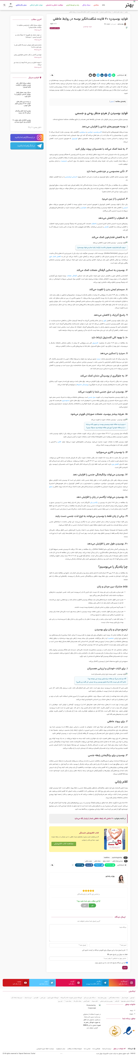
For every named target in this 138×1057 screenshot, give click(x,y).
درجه (131, 1010)
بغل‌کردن (83, 207)
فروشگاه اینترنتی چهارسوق (127, 1001)
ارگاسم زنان (93, 502)
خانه (103, 5)
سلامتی (96, 5)
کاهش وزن (115, 464)
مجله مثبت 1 (68, 1001)
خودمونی (132, 998)
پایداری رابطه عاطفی (117, 861)
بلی (92, 905)
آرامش (106, 227)
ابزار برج (60, 1001)
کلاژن (59, 442)
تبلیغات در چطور (118, 1049)
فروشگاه (130, 1049)
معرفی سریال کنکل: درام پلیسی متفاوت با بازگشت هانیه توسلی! (29, 26)
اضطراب (93, 223)
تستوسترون (65, 400)
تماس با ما (87, 1049)
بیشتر (11, 6)
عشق (51, 486)
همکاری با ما (96, 1049)
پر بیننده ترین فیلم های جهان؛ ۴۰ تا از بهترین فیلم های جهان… (23, 104)
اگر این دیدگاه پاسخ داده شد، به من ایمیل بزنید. (110, 963)
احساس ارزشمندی (71, 177)
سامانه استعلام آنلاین (114, 998)
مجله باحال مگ (77, 1001)
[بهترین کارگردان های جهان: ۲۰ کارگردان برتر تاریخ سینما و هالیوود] (36, 122)
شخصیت (111, 638)
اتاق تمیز (36, 998)
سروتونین (83, 132)
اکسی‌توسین (98, 132)
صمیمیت (64, 161)
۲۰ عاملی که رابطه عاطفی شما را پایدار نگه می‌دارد (94, 818)
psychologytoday (117, 858)
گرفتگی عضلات (72, 276)
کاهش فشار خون (55, 256)
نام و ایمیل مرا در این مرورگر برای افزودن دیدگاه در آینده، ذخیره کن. (103, 950)
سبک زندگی (86, 5)
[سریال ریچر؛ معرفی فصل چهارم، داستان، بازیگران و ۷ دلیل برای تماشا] (36, 95)
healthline (107, 858)
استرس (125, 207)
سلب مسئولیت (60, 1049)
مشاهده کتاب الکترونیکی (63, 843)
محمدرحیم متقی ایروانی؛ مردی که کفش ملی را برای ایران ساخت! (27, 46)
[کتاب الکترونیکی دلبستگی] (114, 839)
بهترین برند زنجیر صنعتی (106, 1001)
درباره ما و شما (106, 1049)
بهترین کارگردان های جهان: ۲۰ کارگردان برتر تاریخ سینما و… (22, 121)
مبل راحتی (42, 998)
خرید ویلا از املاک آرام (16, 998)
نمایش (112, 102)
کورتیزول (74, 138)
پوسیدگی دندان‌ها (82, 384)
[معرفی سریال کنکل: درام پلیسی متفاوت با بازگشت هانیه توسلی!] (36, 85)
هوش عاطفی (88, 861)
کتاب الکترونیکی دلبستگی (89, 832)
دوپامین (90, 132)
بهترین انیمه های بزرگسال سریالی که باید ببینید (23, 112)
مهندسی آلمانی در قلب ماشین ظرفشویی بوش (27, 55)
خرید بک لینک (28, 998)
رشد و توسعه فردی (72, 5)
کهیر (104, 320)
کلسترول (95, 343)
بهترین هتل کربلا (102, 998)
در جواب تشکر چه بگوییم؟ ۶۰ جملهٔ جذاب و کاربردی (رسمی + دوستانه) (28, 36)
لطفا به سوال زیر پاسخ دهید (118, 954)
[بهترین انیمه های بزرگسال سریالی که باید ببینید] (36, 113)
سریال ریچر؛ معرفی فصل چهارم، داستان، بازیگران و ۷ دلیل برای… (22, 94)
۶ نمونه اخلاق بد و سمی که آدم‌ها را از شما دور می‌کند (27, 63)
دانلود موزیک (95, 1001)
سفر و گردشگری (21, 5)
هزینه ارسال (125, 998)
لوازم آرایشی (86, 1001)
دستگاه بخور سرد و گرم (90, 998)
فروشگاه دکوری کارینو (53, 998)
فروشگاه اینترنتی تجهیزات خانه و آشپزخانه (71, 998)
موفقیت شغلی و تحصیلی (54, 5)
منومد (131, 1014)
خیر (84, 905)
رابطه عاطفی (97, 861)
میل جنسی (91, 397)
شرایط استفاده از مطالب (74, 1049)
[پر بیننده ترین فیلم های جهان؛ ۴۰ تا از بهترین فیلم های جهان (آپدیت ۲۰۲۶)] (36, 104)
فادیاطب (117, 1001)
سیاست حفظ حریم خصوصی (45, 1049)
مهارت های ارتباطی (36, 5)
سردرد (98, 359)
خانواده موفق (106, 861)
